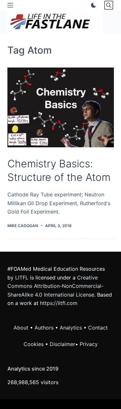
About (21, 327)
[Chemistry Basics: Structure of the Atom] (60, 108)
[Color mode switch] (92, 5)
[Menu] (10, 5)
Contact (98, 327)
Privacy (89, 344)
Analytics (71, 327)
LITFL (21, 277)
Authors (44, 327)
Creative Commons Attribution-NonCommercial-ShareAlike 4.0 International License (55, 286)
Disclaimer (62, 344)
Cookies (34, 344)
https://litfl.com (58, 303)
